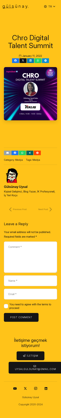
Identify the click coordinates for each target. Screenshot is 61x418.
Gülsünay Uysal (15, 187)
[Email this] (7, 153)
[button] (49, 6)
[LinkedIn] (46, 388)
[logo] (15, 7)
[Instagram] (36, 388)
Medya (19, 159)
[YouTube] (15, 388)
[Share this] (15, 60)
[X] (25, 388)
